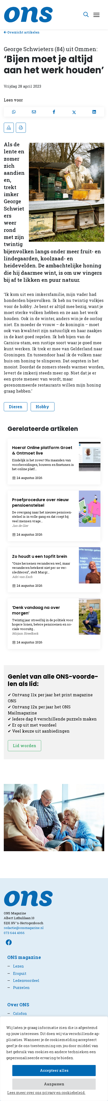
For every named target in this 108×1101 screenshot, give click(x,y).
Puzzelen (18, 987)
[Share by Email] (34, 112)
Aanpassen (54, 1084)
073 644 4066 (14, 933)
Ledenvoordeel (23, 980)
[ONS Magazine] (28, 14)
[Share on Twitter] (74, 112)
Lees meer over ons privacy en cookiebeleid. (46, 1092)
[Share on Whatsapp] (14, 112)
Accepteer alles (54, 1070)
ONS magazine (24, 957)
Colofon (17, 1013)
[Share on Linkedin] (94, 112)
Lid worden (24, 745)
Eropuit (16, 973)
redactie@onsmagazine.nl (23, 928)
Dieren (15, 406)
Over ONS (18, 1005)
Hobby (42, 406)
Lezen (15, 966)
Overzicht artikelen (23, 32)
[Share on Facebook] (54, 112)
